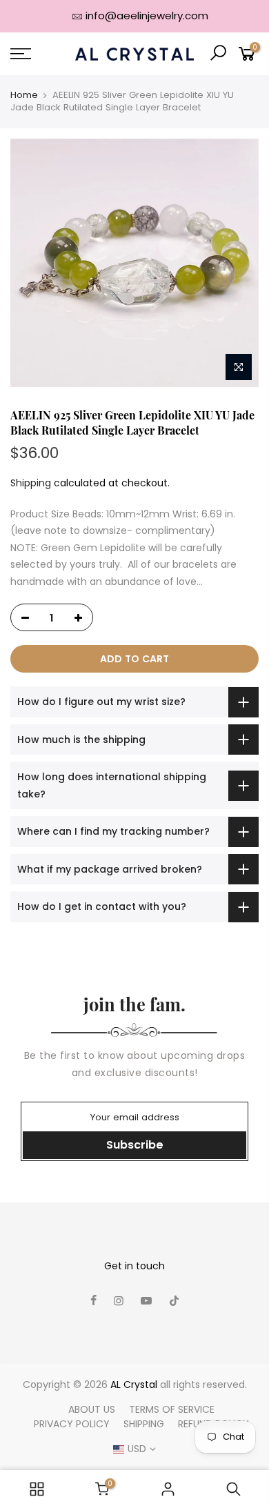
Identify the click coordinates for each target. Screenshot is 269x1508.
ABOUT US (91, 1409)
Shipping (30, 483)
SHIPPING (143, 1424)
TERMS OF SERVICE (172, 1409)
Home (24, 95)
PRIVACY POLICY (72, 1424)
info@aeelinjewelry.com (147, 15)
